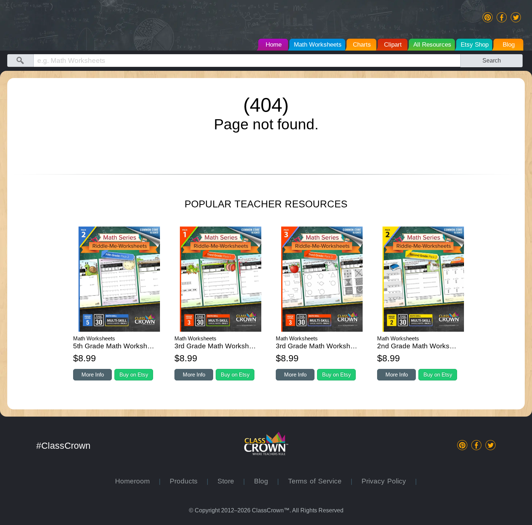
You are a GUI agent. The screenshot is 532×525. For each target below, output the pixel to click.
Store (230, 481)
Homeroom (137, 481)
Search (491, 60)
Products (188, 481)
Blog (265, 481)
